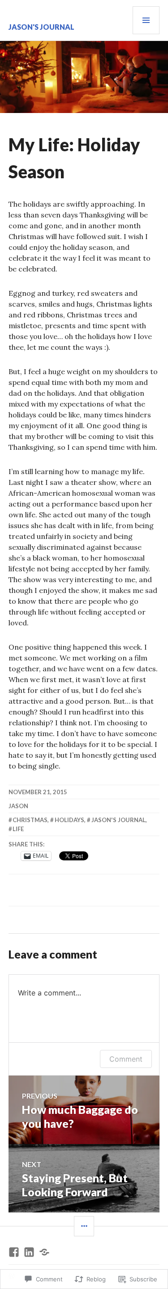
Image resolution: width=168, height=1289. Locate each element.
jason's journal (118, 819)
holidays (69, 819)
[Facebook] (14, 1252)
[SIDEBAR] (84, 1226)
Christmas (30, 819)
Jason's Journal (41, 27)
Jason (18, 806)
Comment (125, 1058)
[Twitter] (44, 1252)
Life (18, 828)
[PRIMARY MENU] (146, 20)
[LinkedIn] (29, 1252)
